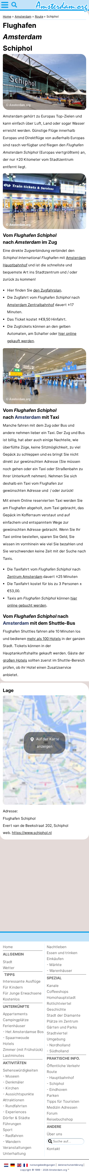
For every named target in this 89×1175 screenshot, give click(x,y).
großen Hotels (15, 660)
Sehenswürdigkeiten (20, 1070)
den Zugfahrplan (47, 290)
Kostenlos (11, 999)
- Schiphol (55, 1083)
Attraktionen (13, 1100)
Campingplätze (16, 1020)
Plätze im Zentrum (62, 1021)
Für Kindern (13, 987)
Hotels (8, 1043)
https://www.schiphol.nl (32, 832)
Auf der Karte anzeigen (47, 743)
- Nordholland (58, 1045)
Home (8, 947)
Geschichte (56, 1009)
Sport (8, 1129)
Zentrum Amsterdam (24, 576)
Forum (52, 1113)
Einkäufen (55, 958)
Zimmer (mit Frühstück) (23, 1049)
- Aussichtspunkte (18, 1094)
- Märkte (54, 964)
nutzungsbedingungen (42, 1164)
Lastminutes (13, 1055)
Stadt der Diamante (63, 1015)
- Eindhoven (57, 1089)
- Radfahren (13, 1135)
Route (52, 1071)
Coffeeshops (57, 991)
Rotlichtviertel (59, 1003)
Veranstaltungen (17, 1147)
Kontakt (53, 1148)
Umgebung (56, 1039)
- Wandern (12, 1141)
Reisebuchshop (60, 1119)
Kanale (53, 985)
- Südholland (58, 1051)
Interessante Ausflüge (22, 981)
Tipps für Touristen (63, 1101)
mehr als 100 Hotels (44, 638)
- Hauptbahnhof (60, 1077)
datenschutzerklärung (70, 1164)
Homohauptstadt (61, 997)
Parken (53, 1095)
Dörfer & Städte (16, 1118)
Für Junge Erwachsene (22, 993)
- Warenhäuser (59, 970)
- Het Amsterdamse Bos (23, 1031)
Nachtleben (56, 947)
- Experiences (14, 1112)
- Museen (11, 1076)
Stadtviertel (57, 1033)
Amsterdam (28, 417)
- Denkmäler (13, 1082)
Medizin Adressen (62, 1107)
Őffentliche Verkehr (63, 1065)
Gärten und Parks (62, 1027)
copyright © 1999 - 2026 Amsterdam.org (43, 1169)
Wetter (8, 967)
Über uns (54, 1134)
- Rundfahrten (15, 1106)
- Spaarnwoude (16, 1037)
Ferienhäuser (14, 1026)
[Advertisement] (44, 885)
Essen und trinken (62, 953)
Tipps (9, 974)
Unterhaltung (14, 1153)
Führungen (12, 1123)
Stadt (7, 962)
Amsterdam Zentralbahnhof (30, 304)
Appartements (15, 1014)
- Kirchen (11, 1088)
